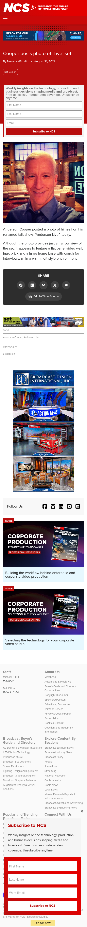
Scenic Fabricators (13, 766)
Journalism (51, 766)
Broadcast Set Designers (17, 762)
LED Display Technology (16, 752)
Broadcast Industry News (58, 752)
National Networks (55, 776)
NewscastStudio (17, 61)
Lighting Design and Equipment (20, 771)
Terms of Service (54, 709)
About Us (52, 672)
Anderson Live (31, 337)
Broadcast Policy (54, 757)
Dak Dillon (9, 688)
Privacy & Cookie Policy (58, 714)
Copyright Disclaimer (56, 695)
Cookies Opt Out (54, 723)
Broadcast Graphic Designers (19, 776)
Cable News (51, 785)
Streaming (50, 771)
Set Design (10, 72)
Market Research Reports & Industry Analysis (60, 796)
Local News (51, 790)
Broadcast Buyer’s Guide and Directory (19, 740)
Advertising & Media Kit (58, 682)
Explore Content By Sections (60, 740)
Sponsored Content (55, 700)
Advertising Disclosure (57, 704)
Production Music (12, 757)
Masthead (50, 677)
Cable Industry (53, 780)
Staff (7, 672)
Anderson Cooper (12, 337)
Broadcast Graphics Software (19, 780)
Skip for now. (42, 923)
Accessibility (51, 718)
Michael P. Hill (11, 677)
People (48, 762)
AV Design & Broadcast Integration (22, 748)
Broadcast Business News (59, 748)
